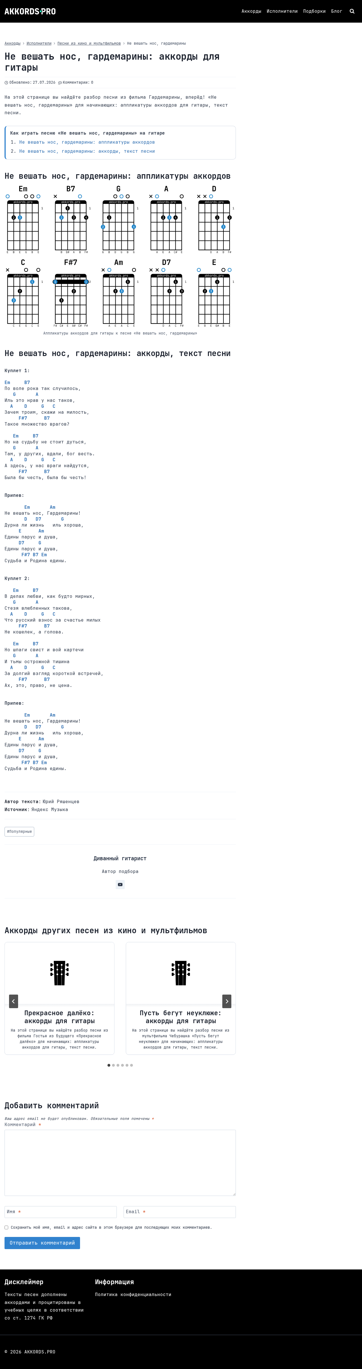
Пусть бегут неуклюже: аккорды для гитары (181, 1017)
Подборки (314, 11)
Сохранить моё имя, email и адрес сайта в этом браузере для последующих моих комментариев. (111, 1227)
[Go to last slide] (13, 1001)
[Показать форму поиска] (352, 11)
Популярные (19, 831)
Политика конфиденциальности (133, 1294)
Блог (336, 11)
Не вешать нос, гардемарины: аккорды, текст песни (87, 151)
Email (136, 1212)
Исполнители (282, 11)
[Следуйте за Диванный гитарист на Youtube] (120, 884)
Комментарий (23, 1124)
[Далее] (226, 1001)
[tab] (108, 1065)
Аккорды (251, 11)
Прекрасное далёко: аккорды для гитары (59, 1017)
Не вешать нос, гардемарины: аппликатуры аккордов (87, 142)
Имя (14, 1212)
